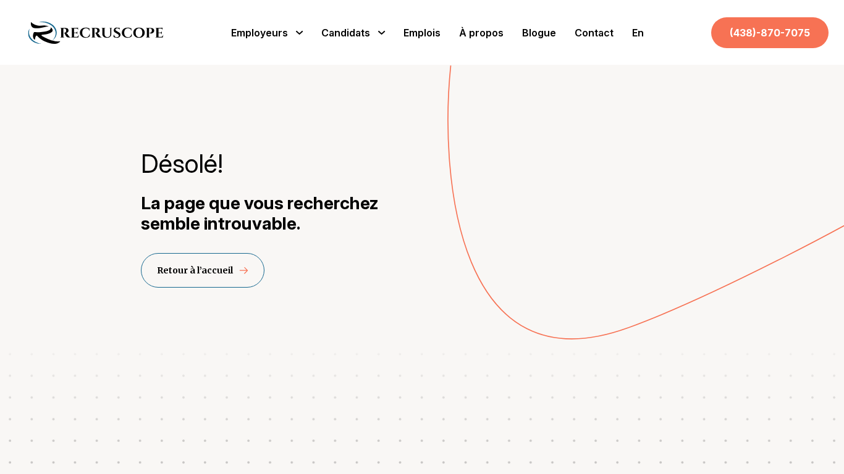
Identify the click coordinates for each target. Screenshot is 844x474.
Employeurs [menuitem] (259, 33)
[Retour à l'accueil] (96, 41)
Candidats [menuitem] (345, 33)
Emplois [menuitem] (422, 33)
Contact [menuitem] (594, 33)
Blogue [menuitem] (539, 33)
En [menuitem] (638, 33)
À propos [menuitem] (481, 33)
